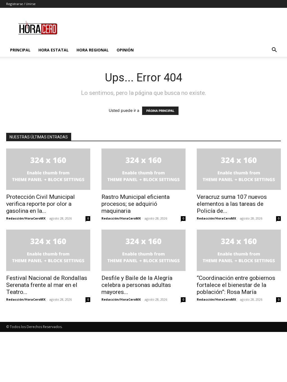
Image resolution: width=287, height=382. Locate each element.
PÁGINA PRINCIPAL (160, 111)
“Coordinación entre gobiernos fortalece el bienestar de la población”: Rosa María (236, 285)
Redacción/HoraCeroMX (25, 218)
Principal (20, 50)
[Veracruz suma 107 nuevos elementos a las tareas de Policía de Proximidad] (239, 169)
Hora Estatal (53, 50)
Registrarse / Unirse (21, 4)
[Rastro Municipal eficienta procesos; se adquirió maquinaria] (143, 169)
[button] (274, 50)
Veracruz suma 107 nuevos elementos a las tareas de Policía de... (232, 204)
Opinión (125, 50)
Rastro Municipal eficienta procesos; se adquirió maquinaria (135, 204)
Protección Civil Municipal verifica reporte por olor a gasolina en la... (40, 204)
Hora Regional (93, 50)
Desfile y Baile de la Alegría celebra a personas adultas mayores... (136, 285)
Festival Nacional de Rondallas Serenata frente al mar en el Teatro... (46, 285)
